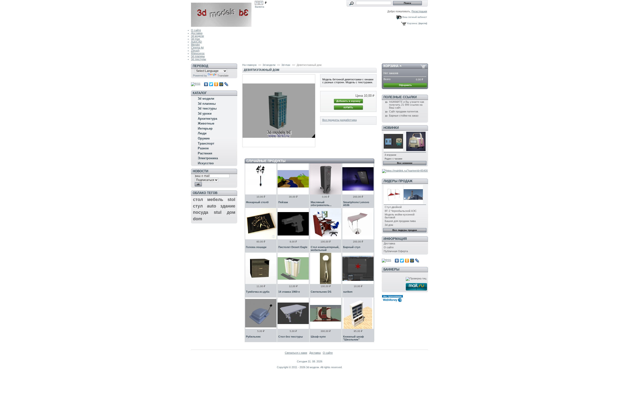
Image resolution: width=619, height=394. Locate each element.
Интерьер (205, 128)
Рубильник (253, 336)
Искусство (206, 163)
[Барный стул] (358, 223)
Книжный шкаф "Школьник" (353, 338)
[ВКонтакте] (206, 84)
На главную (249, 64)
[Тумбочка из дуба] (260, 268)
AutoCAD (196, 41)
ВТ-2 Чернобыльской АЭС (401, 210)
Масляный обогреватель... (321, 204)
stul (217, 212)
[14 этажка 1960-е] (293, 268)
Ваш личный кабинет (414, 17)
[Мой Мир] (221, 84)
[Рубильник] (260, 313)
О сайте (196, 30)
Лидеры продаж (398, 181)
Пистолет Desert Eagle (292, 247)
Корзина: (412, 23)
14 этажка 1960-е (289, 291)
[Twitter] (211, 84)
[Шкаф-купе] (325, 313)
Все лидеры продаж (404, 230)
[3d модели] (223, 13)
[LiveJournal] (226, 84)
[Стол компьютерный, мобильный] (325, 223)
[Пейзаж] (293, 178)
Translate (222, 75)
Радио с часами (393, 159)
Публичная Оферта (396, 251)
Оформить (405, 85)
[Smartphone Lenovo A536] (358, 178)
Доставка (196, 33)
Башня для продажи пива (400, 221)
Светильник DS (321, 291)
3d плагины (198, 56)
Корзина (390, 66)
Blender (195, 44)
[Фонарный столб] (260, 178)
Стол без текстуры (290, 336)
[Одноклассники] (216, 84)
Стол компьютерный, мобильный (325, 248)
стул (198, 206)
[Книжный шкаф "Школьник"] (358, 313)
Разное (203, 148)
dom (197, 218)
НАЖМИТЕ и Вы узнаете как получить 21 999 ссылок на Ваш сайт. (406, 104)
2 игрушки (390, 155)
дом (231, 212)
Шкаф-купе (318, 336)
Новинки (391, 128)
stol (231, 199)
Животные (206, 123)
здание (227, 206)
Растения (205, 153)
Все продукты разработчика (339, 119)
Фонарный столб (257, 202)
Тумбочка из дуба (257, 291)
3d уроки (205, 113)
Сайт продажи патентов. (404, 111)
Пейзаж (283, 202)
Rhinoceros (198, 53)
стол (198, 199)
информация (395, 239)
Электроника (208, 158)
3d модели (197, 36)
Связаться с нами (296, 352)
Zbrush (195, 50)
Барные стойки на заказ (403, 115)
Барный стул (351, 247)
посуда (200, 212)
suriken (348, 291)
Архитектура (207, 118)
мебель (215, 199)
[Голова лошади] (260, 223)
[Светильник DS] (325, 268)
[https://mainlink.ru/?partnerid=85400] (405, 170)
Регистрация (419, 11)
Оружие (204, 138)
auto (211, 206)
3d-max (195, 38)
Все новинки (404, 163)
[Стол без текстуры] (293, 313)
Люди (202, 133)
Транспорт (206, 143)
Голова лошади (256, 247)
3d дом (389, 224)
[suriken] (358, 268)
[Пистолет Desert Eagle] (293, 223)
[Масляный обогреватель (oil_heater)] (325, 178)
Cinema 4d (197, 47)
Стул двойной (393, 207)
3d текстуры (198, 59)
